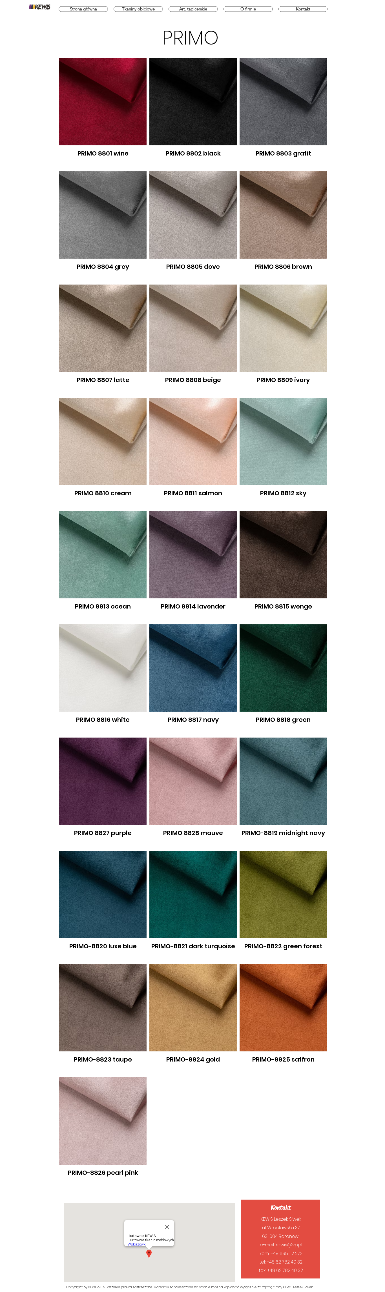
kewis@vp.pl (288, 1245)
